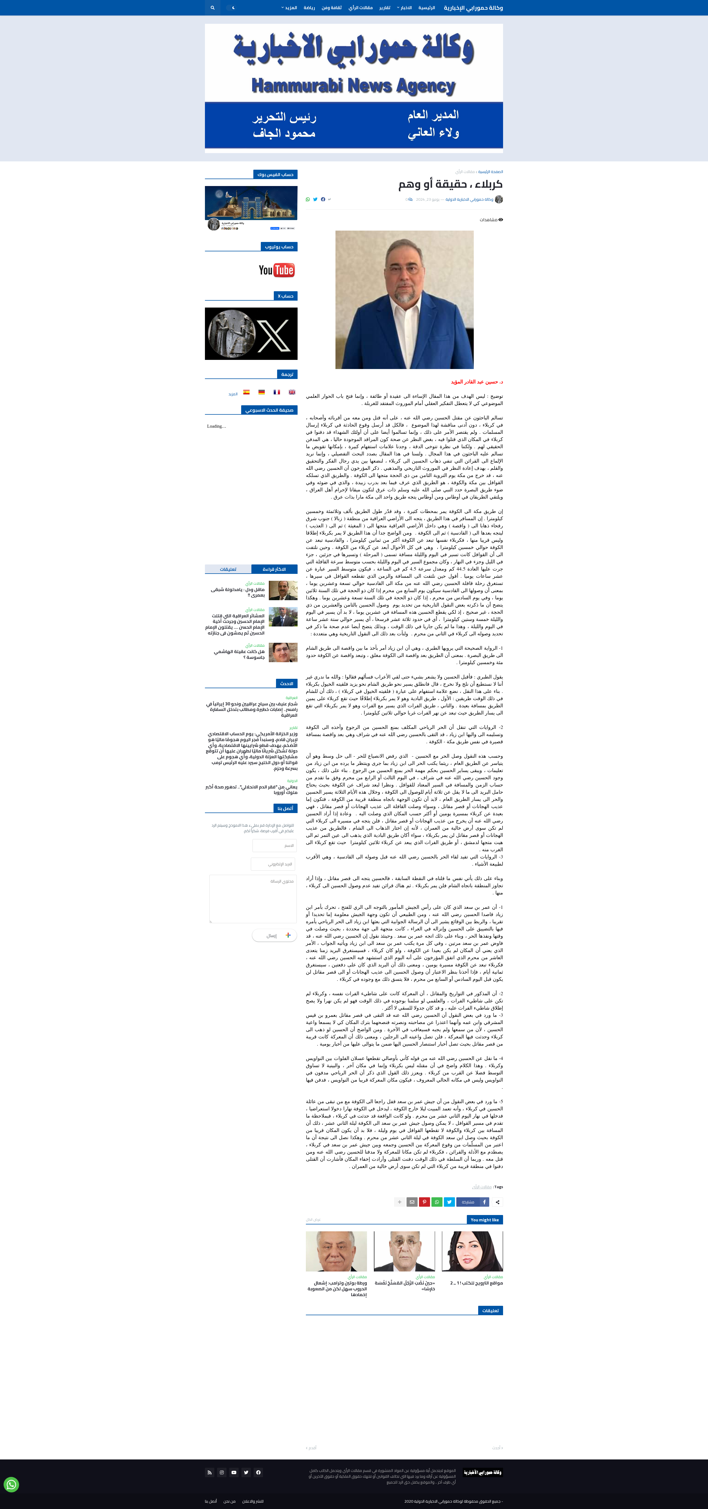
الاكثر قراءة (274, 569)
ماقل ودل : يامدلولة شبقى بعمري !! (238, 592)
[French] (275, 394)
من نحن (229, 1501)
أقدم (312, 1448)
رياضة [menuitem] (309, 8)
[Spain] (245, 394)
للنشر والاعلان (253, 1501)
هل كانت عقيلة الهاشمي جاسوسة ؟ (239, 654)
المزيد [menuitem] (291, 8)
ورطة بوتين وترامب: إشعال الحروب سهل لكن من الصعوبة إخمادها (337, 1288)
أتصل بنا (211, 1501)
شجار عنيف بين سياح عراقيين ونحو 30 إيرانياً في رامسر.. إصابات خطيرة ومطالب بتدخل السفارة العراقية (252, 709)
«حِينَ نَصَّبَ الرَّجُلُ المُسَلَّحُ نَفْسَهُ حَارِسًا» (405, 1286)
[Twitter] (315, 199)
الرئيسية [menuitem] (426, 8)
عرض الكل (313, 1219)
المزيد (233, 394)
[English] (290, 394)
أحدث (496, 1448)
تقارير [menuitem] (385, 8)
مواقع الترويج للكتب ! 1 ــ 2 (476, 1283)
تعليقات (228, 569)
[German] (260, 394)
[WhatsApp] (308, 199)
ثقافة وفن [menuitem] (332, 8)
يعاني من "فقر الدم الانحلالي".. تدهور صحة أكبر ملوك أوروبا (251, 790)
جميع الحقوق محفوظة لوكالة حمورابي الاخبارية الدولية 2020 (452, 1501)
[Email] (412, 1202)
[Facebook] (323, 199)
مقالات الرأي (465, 172)
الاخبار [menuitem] (406, 8)
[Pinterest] (424, 1202)
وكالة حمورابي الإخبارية (473, 7)
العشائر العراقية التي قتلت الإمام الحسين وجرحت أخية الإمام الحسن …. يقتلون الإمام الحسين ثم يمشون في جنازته (235, 624)
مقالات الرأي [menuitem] (360, 8)
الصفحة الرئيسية (490, 172)
